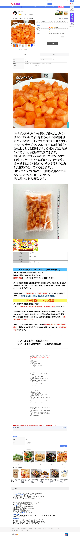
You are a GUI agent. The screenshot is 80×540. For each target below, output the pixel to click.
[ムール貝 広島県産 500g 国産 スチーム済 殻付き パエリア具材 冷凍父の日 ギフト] (51, 456)
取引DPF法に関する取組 (15, 530)
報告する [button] (26, 49)
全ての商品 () (21, 12)
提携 (35, 528)
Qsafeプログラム (58, 528)
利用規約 (18, 528)
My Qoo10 (44, 0)
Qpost (53, 0)
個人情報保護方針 (23, 528)
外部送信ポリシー (30, 528)
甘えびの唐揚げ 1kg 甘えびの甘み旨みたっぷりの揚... (62, 462)
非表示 (65, 427)
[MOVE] (61, 7)
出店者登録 (39, 528)
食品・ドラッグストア (22, 18)
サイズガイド (72, 12)
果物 (30, 18)
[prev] (11, 45)
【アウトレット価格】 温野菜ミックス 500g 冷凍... (29, 462)
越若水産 (20, 11)
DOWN (73, 26)
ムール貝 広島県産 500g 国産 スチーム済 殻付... (51, 462)
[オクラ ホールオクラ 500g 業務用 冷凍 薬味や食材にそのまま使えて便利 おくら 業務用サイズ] (18, 456)
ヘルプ (56, 0)
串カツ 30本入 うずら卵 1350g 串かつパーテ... (40, 462)
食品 (27, 18)
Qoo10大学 (65, 0)
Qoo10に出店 (60, 0)
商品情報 (25, 54)
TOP (70, 26)
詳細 (56, 27)
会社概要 (13, 528)
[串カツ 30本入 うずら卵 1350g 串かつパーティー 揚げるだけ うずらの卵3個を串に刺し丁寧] (40, 456)
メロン (33, 18)
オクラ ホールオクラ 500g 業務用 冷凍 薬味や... (18, 462)
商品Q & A (54, 54)
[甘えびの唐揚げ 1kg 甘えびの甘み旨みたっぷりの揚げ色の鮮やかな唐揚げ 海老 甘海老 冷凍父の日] (62, 456)
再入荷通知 (52, 43)
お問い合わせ (64, 446)
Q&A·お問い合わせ (30, 14)
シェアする (21, 49)
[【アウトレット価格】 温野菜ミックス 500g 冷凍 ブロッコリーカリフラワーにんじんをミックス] (29, 456)
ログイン (40, 0)
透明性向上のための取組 (24, 530)
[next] (34, 45)
